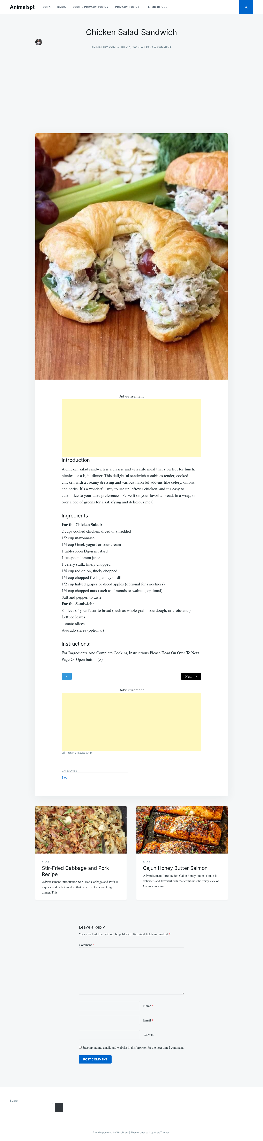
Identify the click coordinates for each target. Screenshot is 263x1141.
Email (148, 1020)
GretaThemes (162, 1132)
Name (148, 1006)
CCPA (47, 6)
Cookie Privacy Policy (91, 6)
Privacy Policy (127, 6)
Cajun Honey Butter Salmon (175, 868)
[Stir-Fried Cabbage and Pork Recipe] (81, 830)
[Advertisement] (131, 91)
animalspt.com (103, 47)
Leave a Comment (158, 47)
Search (14, 1100)
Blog (65, 777)
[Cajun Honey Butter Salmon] (182, 830)
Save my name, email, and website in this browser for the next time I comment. (133, 1047)
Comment (86, 945)
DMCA (61, 6)
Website (148, 1035)
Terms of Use (156, 6)
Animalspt (22, 7)
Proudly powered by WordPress (111, 1132)
